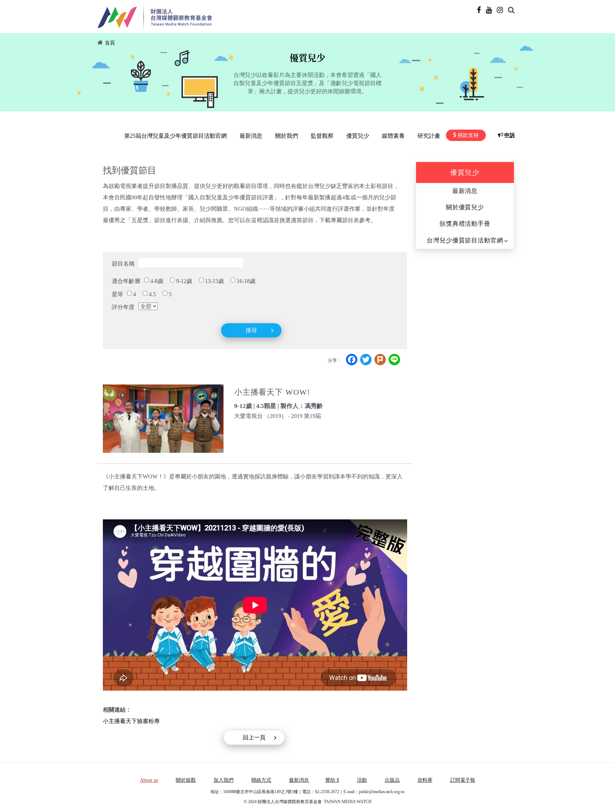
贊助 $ (332, 780)
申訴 (509, 135)
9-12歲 (184, 281)
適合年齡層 (126, 281)
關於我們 (286, 136)
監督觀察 (322, 136)
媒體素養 (393, 136)
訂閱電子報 (462, 780)
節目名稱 (123, 264)
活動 (362, 780)
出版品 (392, 780)
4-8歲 (156, 281)
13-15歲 (214, 281)
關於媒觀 (186, 780)
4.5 (152, 294)
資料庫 (424, 780)
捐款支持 (468, 135)
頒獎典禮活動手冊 (465, 223)
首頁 (110, 43)
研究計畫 (428, 136)
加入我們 (223, 780)
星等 (117, 294)
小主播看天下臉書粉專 (131, 721)
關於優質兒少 (465, 207)
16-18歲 (246, 281)
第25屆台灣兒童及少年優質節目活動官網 (175, 136)
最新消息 (251, 136)
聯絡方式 (261, 780)
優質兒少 (357, 136)
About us (149, 780)
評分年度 (123, 307)
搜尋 (251, 330)
